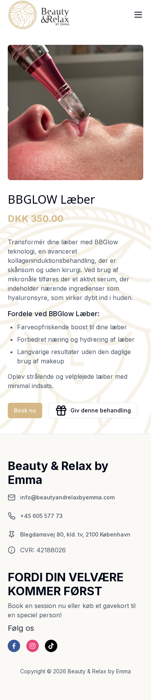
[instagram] (32, 646)
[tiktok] (51, 646)
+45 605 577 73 (41, 516)
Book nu (25, 410)
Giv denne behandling (100, 410)
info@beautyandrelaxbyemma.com (67, 497)
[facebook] (14, 646)
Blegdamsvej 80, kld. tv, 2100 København (75, 534)
